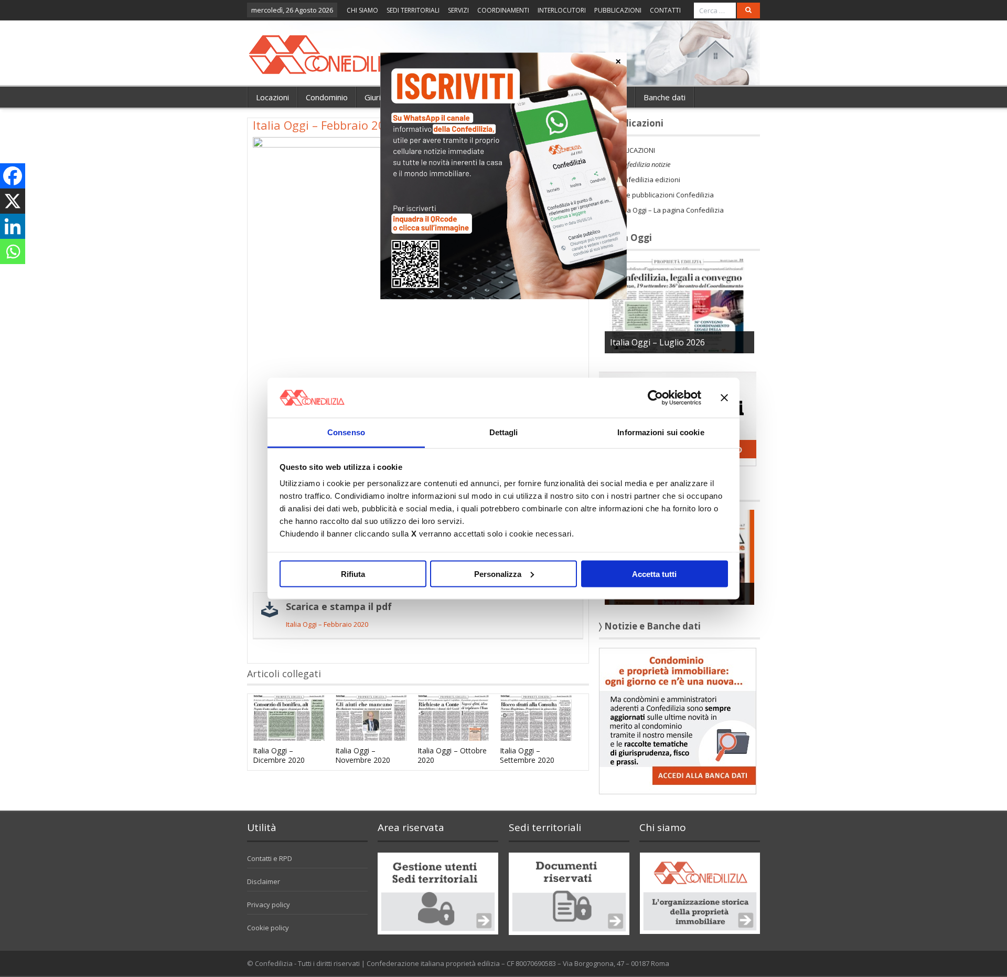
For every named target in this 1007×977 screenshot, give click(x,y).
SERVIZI (458, 10)
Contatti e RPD (269, 858)
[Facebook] (12, 175)
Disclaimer (263, 881)
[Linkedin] (12, 226)
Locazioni (272, 97)
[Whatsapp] (12, 251)
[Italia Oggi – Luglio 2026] (679, 305)
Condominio (327, 97)
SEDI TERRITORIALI (413, 10)
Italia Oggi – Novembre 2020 (362, 755)
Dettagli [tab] (503, 432)
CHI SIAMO (362, 10)
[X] (12, 201)
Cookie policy (268, 927)
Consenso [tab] (346, 432)
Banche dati (664, 97)
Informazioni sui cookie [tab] (660, 432)
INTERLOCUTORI (562, 10)
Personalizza (497, 573)
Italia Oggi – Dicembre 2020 (279, 755)
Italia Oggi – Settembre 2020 (527, 755)
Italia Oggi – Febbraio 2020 (327, 624)
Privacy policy (268, 904)
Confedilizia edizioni (648, 179)
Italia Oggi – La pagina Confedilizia (670, 210)
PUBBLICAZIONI (617, 10)
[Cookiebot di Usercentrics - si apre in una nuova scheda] (655, 397)
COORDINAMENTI (503, 10)
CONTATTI (665, 10)
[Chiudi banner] (724, 397)
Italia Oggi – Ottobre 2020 (452, 755)
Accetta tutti (654, 573)
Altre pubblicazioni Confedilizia (665, 194)
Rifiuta (353, 573)
